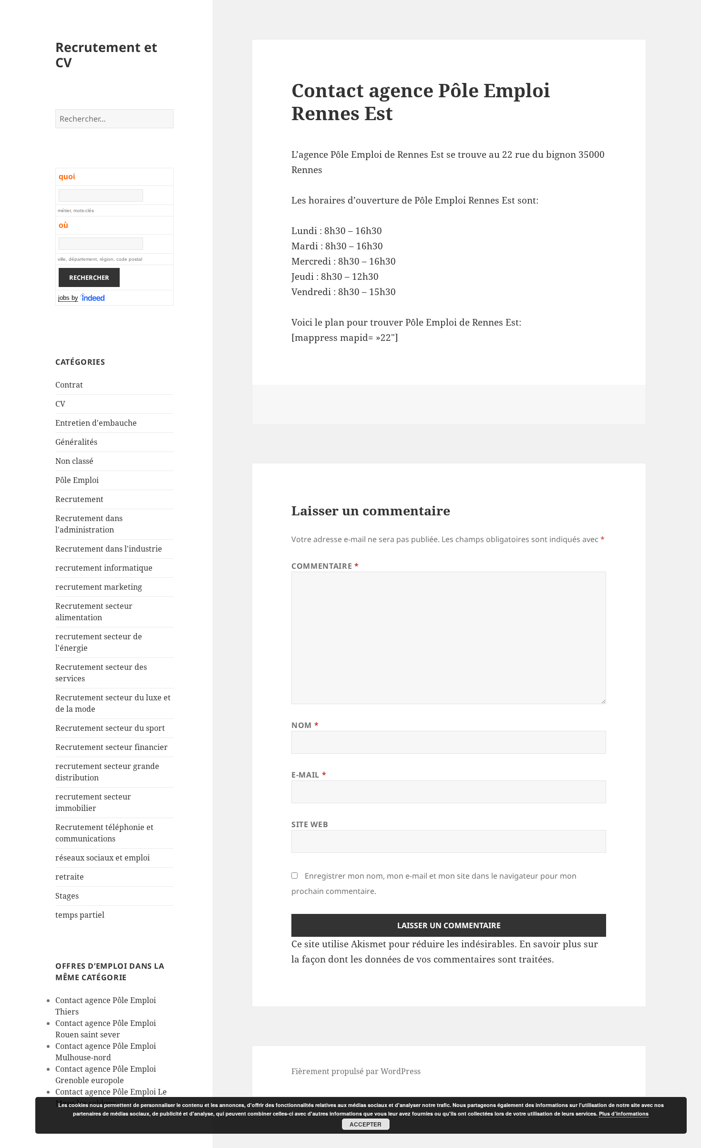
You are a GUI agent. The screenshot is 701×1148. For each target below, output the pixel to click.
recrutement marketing (98, 587)
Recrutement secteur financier (111, 747)
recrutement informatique (104, 568)
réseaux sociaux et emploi (102, 857)
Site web (309, 824)
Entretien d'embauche (96, 423)
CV (60, 404)
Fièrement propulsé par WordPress (356, 1071)
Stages (67, 896)
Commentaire (325, 566)
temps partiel (79, 915)
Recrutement (79, 499)
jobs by (68, 297)
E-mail (308, 774)
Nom (305, 725)
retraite (69, 876)
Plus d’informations (624, 1113)
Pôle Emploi (77, 480)
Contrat (69, 384)
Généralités (76, 442)
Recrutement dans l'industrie (108, 548)
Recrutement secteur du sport (110, 728)
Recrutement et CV (106, 54)
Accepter (365, 1124)
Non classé (74, 461)
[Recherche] (93, 298)
